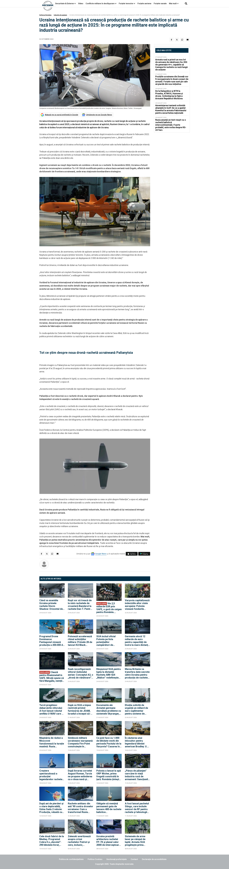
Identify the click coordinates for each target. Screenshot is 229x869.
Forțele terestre (126, 3)
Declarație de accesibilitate (154, 859)
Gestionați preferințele (116, 859)
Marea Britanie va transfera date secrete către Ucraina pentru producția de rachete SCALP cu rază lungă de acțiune (137, 673)
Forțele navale (160, 3)
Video (80, 3)
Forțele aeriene (144, 3)
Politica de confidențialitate (71, 859)
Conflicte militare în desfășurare (100, 3)
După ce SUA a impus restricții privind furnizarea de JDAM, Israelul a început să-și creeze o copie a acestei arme (80, 709)
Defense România (45, 15)
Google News (101, 554)
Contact (134, 859)
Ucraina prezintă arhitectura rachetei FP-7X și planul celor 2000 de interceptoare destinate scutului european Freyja (108, 840)
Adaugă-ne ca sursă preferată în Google (61, 115)
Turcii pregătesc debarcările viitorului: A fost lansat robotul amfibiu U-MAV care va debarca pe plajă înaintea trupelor (51, 709)
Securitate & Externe (64, 3)
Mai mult (173, 3)
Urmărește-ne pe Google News (99, 115)
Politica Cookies (95, 859)
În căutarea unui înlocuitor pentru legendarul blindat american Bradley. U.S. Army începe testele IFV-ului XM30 (137, 742)
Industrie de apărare (60, 15)
